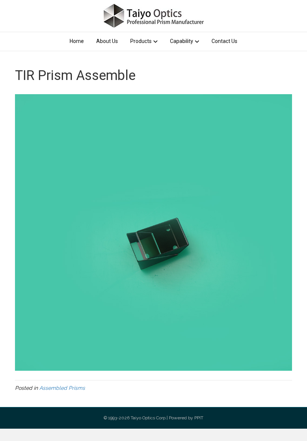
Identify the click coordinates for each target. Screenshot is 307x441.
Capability (181, 41)
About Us (107, 41)
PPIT (198, 417)
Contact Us (224, 41)
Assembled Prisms (62, 388)
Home (77, 41)
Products (141, 41)
